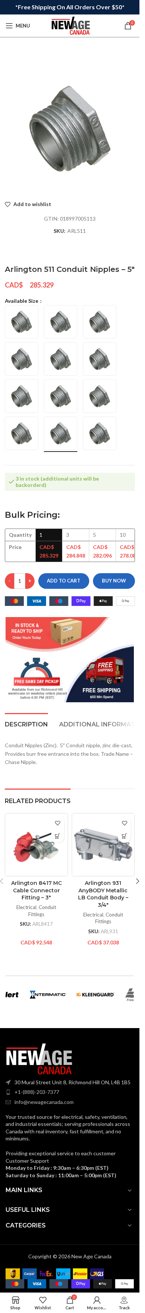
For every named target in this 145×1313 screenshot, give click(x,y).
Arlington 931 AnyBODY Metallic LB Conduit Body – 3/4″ (103, 894)
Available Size (22, 301)
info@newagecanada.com (44, 1102)
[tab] (26, 723)
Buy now (114, 581)
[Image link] (39, 1058)
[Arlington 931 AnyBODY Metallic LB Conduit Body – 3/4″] (103, 844)
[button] (57, 836)
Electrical (26, 907)
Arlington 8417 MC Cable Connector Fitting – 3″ (36, 890)
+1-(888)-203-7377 (36, 1092)
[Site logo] (71, 25)
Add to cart (63, 581)
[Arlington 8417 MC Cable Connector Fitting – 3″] (36, 844)
